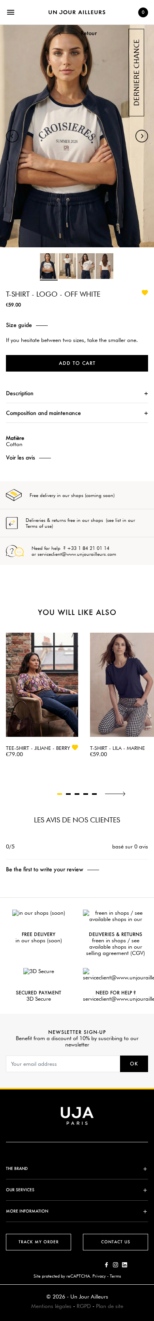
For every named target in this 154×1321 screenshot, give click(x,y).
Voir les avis (20, 457)
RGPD (84, 1306)
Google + (124, 1264)
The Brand (17, 1168)
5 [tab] (94, 794)
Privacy (99, 1276)
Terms (115, 1276)
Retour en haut (150, 1204)
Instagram (115, 1264)
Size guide (19, 325)
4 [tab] (85, 794)
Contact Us (115, 1241)
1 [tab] (59, 794)
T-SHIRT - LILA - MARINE (117, 748)
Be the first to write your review (44, 869)
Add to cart (77, 363)
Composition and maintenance (43, 413)
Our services (20, 1189)
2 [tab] (68, 794)
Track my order (39, 1241)
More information (27, 1211)
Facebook (106, 1264)
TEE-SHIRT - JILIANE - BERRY (38, 748)
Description (20, 393)
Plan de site (109, 1306)
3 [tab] (77, 794)
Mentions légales (51, 1306)
